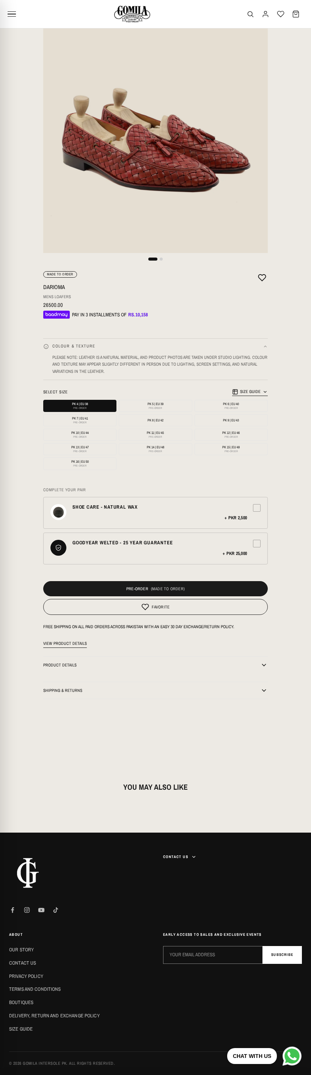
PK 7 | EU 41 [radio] (80, 420)
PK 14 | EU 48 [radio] (155, 449)
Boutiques (21, 1002)
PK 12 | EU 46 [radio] (231, 434)
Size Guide (250, 391)
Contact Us (22, 963)
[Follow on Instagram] (27, 910)
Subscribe (282, 954)
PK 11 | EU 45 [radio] (155, 434)
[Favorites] (280, 14)
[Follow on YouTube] (41, 910)
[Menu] (14, 14)
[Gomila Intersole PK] (28, 873)
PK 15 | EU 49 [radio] (231, 449)
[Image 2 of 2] (161, 259)
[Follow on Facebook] (12, 910)
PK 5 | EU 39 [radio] (155, 406)
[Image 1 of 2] (152, 259)
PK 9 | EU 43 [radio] (231, 420)
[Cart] (295, 14)
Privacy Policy (26, 976)
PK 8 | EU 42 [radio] (155, 420)
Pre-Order (137, 588)
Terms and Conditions (35, 989)
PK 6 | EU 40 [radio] (231, 406)
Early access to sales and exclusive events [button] (212, 934)
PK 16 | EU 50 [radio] (80, 463)
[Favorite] (262, 279)
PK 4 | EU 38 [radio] (80, 406)
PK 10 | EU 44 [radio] (80, 434)
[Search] (250, 14)
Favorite (161, 607)
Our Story (21, 949)
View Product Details (65, 643)
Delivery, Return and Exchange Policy (54, 1015)
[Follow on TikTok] (55, 910)
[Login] (265, 14)
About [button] (16, 934)
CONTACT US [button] (175, 856)
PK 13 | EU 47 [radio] (80, 449)
